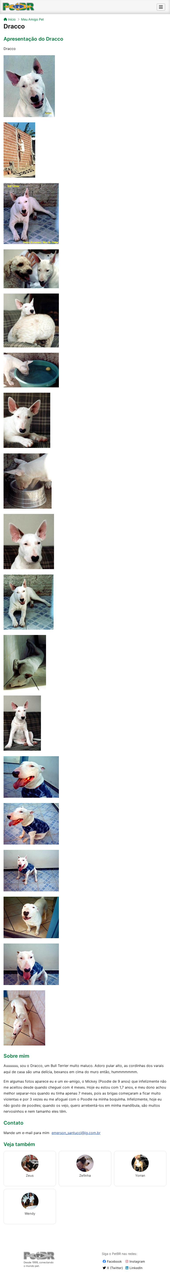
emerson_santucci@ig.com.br (76, 1133)
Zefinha (85, 1176)
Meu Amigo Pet (32, 19)
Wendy (30, 1214)
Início (11, 19)
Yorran (140, 1176)
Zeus (30, 1176)
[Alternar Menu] (161, 7)
